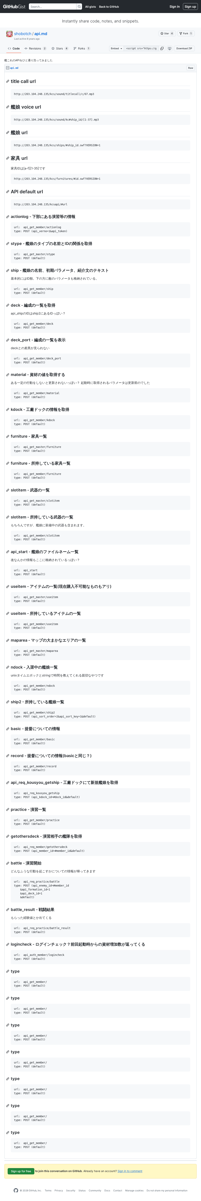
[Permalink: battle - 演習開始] (8, 863)
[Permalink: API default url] (8, 191)
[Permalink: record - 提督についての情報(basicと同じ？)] (8, 755)
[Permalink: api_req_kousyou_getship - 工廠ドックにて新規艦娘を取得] (8, 782)
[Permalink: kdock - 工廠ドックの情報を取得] (8, 409)
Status (82, 1190)
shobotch (22, 33)
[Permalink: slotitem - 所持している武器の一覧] (8, 517)
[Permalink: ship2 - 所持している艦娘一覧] (8, 702)
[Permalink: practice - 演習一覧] (8, 809)
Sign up (190, 6)
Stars (61, 48)
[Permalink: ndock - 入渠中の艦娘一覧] (8, 667)
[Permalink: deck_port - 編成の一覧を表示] (8, 340)
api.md (40, 33)
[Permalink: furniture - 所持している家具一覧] (8, 463)
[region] (100, 615)
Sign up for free (21, 1171)
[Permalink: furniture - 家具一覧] (8, 436)
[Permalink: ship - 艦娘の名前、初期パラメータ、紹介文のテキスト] (8, 270)
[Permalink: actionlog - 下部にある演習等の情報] (8, 217)
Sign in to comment (130, 1170)
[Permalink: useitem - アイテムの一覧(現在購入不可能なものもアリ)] (8, 586)
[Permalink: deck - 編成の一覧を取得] (8, 305)
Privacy (59, 1190)
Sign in (175, 6)
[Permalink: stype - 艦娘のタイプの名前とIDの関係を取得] (8, 243)
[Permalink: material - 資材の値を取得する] (8, 375)
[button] (162, 48)
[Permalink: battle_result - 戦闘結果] (8, 909)
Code (16, 48)
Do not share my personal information (167, 1190)
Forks (83, 48)
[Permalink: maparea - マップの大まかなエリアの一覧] (8, 640)
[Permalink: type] (8, 971)
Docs (107, 1190)
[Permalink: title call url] (8, 81)
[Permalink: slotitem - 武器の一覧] (8, 490)
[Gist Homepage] (14, 6)
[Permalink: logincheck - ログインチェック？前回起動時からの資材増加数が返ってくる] (8, 944)
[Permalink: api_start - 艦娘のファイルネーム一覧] (8, 551)
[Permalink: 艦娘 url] (8, 132)
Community (95, 1190)
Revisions (37, 48)
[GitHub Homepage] (16, 1190)
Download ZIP (184, 48)
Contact (117, 1190)
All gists (90, 6)
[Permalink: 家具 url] (8, 158)
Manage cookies (134, 1190)
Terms (48, 1190)
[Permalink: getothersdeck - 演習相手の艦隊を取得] (8, 836)
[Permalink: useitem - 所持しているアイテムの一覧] (8, 613)
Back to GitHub (109, 6)
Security (70, 1190)
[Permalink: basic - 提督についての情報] (8, 729)
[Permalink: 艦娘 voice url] (8, 107)
